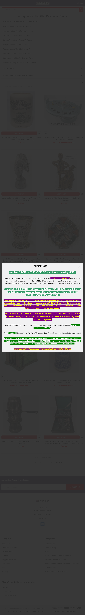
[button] (79, 267)
